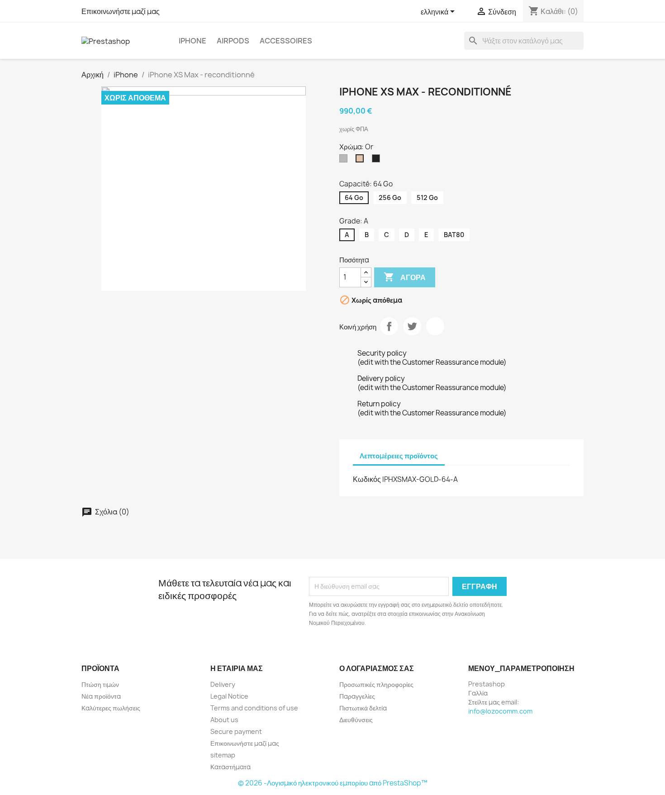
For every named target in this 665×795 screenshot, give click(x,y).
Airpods (233, 41)
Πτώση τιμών (100, 684)
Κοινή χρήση (389, 326)
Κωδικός (367, 479)
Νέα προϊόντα (101, 696)
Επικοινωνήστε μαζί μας (120, 11)
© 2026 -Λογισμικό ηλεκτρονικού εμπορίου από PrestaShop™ (333, 783)
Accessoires (286, 41)
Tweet (412, 326)
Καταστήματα (230, 766)
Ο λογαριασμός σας (376, 668)
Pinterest (435, 326)
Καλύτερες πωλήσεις (110, 708)
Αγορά (405, 276)
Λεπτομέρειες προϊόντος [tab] (399, 456)
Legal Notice (229, 696)
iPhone (192, 41)
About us (224, 719)
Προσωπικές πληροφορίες (376, 684)
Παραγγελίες (357, 696)
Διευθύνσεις (356, 719)
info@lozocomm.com (500, 711)
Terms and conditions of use (254, 708)
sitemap (222, 755)
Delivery (222, 684)
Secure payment (236, 731)
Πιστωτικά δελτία (363, 708)
